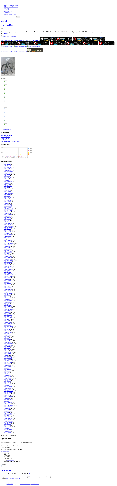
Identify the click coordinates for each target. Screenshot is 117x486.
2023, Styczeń (7, 204)
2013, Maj (6, 368)
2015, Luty (6, 338)
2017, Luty (6, 303)
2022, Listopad (7, 207)
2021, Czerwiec (8, 231)
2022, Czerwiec (8, 214)
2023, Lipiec (7, 196)
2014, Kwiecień (8, 352)
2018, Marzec (7, 285)
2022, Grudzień (8, 206)
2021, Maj (6, 233)
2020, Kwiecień (8, 252)
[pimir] (5, 122)
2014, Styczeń (7, 356)
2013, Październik (8, 361)
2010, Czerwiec (8, 396)
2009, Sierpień (7, 408)
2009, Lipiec (7, 409)
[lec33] (5, 91)
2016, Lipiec (7, 313)
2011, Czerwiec (8, 383)
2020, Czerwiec (8, 249)
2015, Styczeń (7, 339)
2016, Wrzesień (8, 310)
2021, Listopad (7, 224)
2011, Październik (8, 378)
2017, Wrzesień (8, 293)
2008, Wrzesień (8, 422)
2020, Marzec (7, 253)
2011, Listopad (7, 376)
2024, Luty (6, 190)
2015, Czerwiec (8, 332)
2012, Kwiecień (8, 373)
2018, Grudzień (8, 273)
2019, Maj (6, 267)
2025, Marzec (7, 180)
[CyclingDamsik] (5, 87)
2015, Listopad (7, 325)
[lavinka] (33, 46)
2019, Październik (8, 260)
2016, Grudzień (8, 306)
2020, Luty (6, 254)
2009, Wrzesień (8, 406)
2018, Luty (6, 286)
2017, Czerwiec (8, 297)
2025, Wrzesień (8, 173)
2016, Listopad (7, 307)
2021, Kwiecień (8, 234)
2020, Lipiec (7, 247)
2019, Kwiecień (8, 269)
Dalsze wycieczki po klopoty (11, 7)
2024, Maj (6, 187)
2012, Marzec (7, 375)
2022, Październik (8, 209)
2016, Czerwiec (8, 315)
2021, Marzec (7, 236)
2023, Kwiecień (8, 200)
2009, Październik (8, 405)
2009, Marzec (7, 415)
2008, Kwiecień (8, 429)
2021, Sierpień (7, 229)
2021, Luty (6, 237)
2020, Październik (8, 243)
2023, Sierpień (7, 194)
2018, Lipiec (7, 279)
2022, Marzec (7, 219)
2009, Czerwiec (8, 411)
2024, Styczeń (7, 191)
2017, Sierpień (7, 295)
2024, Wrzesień (8, 181)
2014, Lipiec (7, 348)
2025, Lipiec (7, 176)
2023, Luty (6, 203)
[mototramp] (5, 107)
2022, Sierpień (7, 211)
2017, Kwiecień (8, 300)
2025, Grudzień (8, 168)
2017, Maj (6, 299)
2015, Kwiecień (8, 335)
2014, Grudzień (8, 340)
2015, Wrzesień (8, 328)
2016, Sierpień (7, 312)
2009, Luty (6, 416)
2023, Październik (8, 193)
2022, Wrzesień (8, 210)
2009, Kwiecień (8, 414)
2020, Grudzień (8, 240)
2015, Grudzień (8, 323)
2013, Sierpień (7, 363)
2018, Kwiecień (8, 283)
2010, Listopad (7, 389)
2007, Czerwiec (8, 432)
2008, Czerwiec (8, 426)
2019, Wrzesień (8, 262)
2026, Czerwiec (8, 166)
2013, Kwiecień (8, 369)
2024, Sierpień (7, 183)
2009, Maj (6, 412)
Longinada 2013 (8, 9)
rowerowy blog (7, 25)
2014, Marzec (7, 353)
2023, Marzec (7, 201)
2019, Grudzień (8, 257)
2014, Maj (6, 350)
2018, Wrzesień (8, 276)
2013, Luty (6, 372)
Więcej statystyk (5, 451)
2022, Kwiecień (8, 217)
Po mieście (6, 469)
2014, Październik (8, 343)
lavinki (4, 20)
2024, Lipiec (7, 184)
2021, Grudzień (8, 223)
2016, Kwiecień (8, 318)
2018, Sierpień (7, 277)
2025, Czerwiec (8, 177)
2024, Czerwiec (8, 186)
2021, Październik (8, 226)
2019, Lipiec (7, 264)
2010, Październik (8, 391)
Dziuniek (5, 137)
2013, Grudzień (8, 358)
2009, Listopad (7, 404)
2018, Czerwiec (8, 280)
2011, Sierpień (7, 381)
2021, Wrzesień (8, 227)
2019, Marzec (7, 270)
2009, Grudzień (8, 402)
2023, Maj (6, 199)
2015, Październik (8, 326)
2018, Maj (6, 282)
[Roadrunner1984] (5, 95)
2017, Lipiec (7, 296)
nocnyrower (7, 12)
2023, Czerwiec (8, 197)
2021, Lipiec (7, 230)
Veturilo (4, 139)
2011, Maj (6, 385)
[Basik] (5, 99)
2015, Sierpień (7, 329)
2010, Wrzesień (8, 392)
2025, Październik (8, 171)
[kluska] (1, 466)
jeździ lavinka (10, 484)
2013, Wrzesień (8, 362)
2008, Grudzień (8, 418)
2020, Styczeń (7, 256)
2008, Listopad (7, 419)
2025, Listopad (7, 170)
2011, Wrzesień (8, 379)
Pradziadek (6, 135)
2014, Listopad (7, 342)
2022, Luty (6, 220)
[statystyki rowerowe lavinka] (8, 36)
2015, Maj (6, 333)
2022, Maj (6, 216)
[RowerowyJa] (5, 118)
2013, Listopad (7, 359)
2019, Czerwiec (8, 266)
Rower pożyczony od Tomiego (10, 141)
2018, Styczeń (7, 287)
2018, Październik (8, 274)
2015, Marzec (7, 336)
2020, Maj (6, 250)
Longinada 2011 (8, 8)
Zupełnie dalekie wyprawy (10, 14)
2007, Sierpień (7, 431)
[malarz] (5, 126)
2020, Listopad (7, 242)
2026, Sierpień (7, 164)
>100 (5, 4)
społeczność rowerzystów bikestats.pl (29, 484)
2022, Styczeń (7, 221)
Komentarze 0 (32, 474)
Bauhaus (5, 138)
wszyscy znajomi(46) (6, 129)
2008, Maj (6, 428)
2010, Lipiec (7, 395)
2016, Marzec (7, 319)
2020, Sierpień (7, 246)
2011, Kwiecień (8, 386)
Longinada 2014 (8, 11)
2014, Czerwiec (8, 349)
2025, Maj (6, 178)
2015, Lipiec (7, 330)
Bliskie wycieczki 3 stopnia (11, 5)
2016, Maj (6, 316)
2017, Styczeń (7, 305)
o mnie (6, 33)
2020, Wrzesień (8, 244)
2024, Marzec (7, 188)
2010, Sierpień (7, 393)
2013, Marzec (7, 371)
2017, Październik (8, 292)
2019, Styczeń (7, 272)
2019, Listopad (7, 259)
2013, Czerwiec (8, 366)
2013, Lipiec (7, 365)
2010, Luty (6, 401)
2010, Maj (6, 398)
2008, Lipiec (7, 425)
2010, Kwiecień (8, 399)
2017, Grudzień (8, 289)
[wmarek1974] (5, 103)
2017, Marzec (7, 302)
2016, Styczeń (7, 322)
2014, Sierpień (7, 346)
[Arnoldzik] (5, 115)
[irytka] (5, 83)
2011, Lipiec (7, 382)
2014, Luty (6, 355)
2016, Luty (6, 320)
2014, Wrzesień (8, 345)
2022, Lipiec (7, 213)
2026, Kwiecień (8, 167)
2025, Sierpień (7, 174)
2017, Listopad (7, 290)
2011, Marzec (7, 388)
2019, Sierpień (7, 263)
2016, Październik (8, 309)
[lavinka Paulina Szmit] (7, 40)
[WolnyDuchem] (5, 111)
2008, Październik (8, 421)
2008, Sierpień (7, 424)
